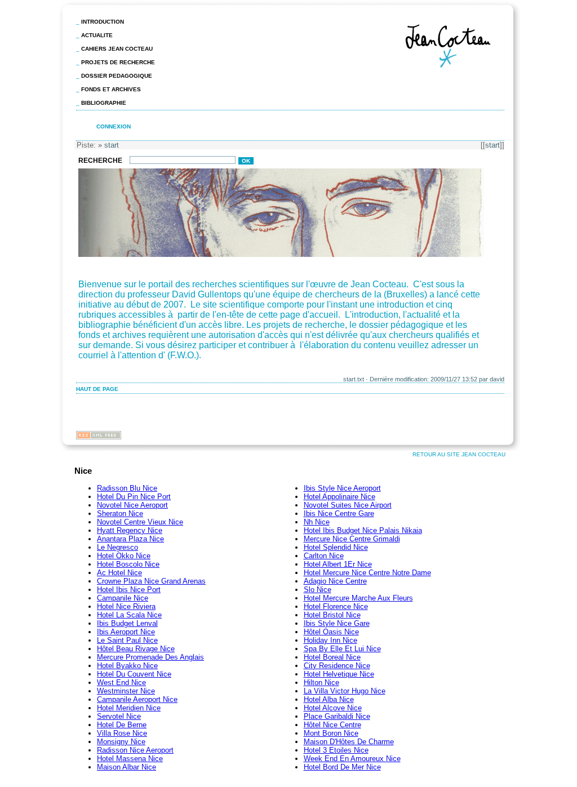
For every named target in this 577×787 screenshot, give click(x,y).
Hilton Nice (321, 682)
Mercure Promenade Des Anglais (150, 657)
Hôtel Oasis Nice (331, 632)
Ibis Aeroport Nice (126, 632)
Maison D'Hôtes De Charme (349, 741)
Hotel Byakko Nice (127, 665)
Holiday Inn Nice (330, 640)
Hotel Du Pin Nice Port (134, 496)
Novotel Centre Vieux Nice (140, 522)
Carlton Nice (324, 556)
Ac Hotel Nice (119, 572)
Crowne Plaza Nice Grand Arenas (151, 581)
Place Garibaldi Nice (337, 716)
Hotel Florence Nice (336, 606)
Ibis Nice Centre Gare (339, 513)
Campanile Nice (122, 598)
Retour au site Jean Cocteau (458, 454)
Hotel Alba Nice (329, 699)
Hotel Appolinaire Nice (339, 496)
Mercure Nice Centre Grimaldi (352, 539)
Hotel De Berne (122, 725)
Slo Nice (317, 589)
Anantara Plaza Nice (130, 539)
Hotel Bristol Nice (332, 615)
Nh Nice (317, 522)
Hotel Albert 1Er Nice (338, 564)
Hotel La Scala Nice (129, 615)
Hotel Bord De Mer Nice (342, 767)
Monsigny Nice (121, 741)
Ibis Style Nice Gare (337, 623)
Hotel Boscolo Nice (128, 564)
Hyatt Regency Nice (129, 530)
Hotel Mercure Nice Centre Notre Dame (367, 572)
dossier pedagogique (116, 76)
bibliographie (103, 103)
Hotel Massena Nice (130, 758)
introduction (102, 22)
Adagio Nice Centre (335, 581)
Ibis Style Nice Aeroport (342, 488)
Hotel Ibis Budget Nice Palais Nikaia (363, 530)
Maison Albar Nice (126, 767)
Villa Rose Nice (122, 733)
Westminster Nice (126, 691)
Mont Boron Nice (331, 733)
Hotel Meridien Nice (129, 708)
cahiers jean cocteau (117, 49)
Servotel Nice (119, 716)
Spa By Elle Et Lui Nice (342, 648)
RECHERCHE (101, 160)
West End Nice (121, 682)
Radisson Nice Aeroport (135, 750)
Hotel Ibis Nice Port (129, 589)
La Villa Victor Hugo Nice (344, 691)
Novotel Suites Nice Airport (348, 505)
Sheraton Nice (120, 513)
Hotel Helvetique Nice (339, 674)
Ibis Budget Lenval (127, 623)
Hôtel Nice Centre (332, 725)
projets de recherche (118, 62)
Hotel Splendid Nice (336, 547)
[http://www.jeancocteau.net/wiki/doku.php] (282, 256)
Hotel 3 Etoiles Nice (336, 750)
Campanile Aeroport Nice (137, 699)
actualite (97, 35)
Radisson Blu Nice (127, 488)
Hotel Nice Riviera (126, 606)
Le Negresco (117, 547)
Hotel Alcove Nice (333, 708)
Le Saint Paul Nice (127, 640)
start (492, 145)
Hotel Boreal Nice (332, 657)
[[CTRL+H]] (453, 70)
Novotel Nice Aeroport (132, 505)
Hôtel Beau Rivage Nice (136, 648)
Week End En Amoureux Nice (352, 758)
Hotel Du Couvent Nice (134, 674)
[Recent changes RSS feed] (98, 436)
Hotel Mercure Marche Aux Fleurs (358, 598)
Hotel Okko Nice (123, 556)
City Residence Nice (337, 665)
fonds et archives (111, 89)
